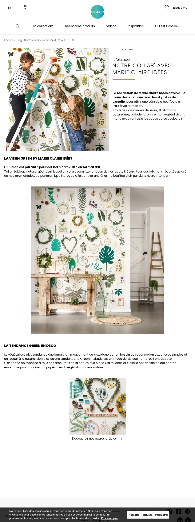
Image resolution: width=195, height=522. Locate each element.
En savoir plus (109, 518)
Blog (19, 40)
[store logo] (97, 12)
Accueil (9, 40)
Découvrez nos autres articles (94, 438)
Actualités (128, 49)
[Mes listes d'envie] (166, 7)
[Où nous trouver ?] (25, 7)
